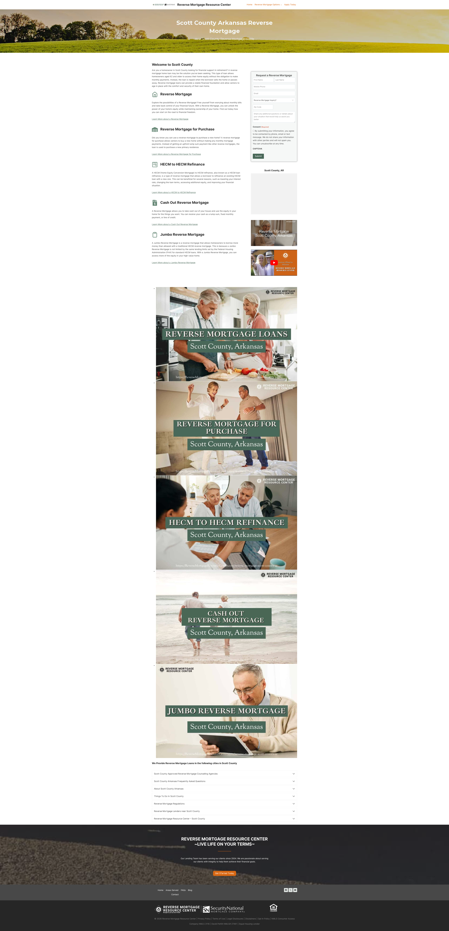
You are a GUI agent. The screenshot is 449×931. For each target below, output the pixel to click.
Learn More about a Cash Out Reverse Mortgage (175, 224)
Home (249, 4)
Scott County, (272, 170)
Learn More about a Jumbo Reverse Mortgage (173, 262)
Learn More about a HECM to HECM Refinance (174, 192)
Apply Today (290, 4)
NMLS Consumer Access (283, 919)
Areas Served (172, 890)
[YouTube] (295, 890)
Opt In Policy (264, 919)
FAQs (183, 890)
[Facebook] (286, 890)
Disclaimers (250, 919)
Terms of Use (218, 919)
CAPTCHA (257, 149)
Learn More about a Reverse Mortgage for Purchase (176, 154)
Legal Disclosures (235, 919)
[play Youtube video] (274, 263)
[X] (291, 890)
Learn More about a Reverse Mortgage (170, 119)
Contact (175, 894)
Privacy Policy (204, 919)
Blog (190, 890)
